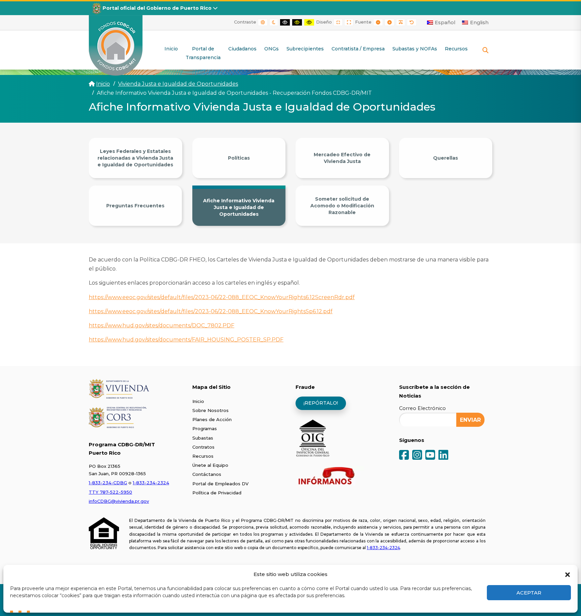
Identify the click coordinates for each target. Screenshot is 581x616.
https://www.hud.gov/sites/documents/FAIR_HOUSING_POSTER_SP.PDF (186, 339)
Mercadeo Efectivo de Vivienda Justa (342, 158)
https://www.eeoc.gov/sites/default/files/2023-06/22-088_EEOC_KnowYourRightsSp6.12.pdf (211, 311)
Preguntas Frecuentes (135, 206)
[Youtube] (430, 455)
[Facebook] (404, 455)
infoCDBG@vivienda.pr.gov (119, 501)
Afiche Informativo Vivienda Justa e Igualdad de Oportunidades (238, 207)
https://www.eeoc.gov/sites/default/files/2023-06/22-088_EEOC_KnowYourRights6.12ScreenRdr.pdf (222, 297)
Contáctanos (206, 474)
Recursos (203, 456)
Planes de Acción (212, 419)
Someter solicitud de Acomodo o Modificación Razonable (342, 205)
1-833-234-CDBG (108, 482)
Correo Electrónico (422, 408)
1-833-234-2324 (151, 482)
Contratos (203, 447)
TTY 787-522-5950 (110, 492)
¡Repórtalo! (321, 403)
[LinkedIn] (443, 455)
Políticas (239, 158)
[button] (567, 574)
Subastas (202, 438)
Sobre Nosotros (210, 410)
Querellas (445, 158)
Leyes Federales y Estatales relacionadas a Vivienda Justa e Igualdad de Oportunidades (135, 158)
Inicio (103, 84)
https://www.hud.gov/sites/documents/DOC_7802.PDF (161, 325)
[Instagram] (417, 455)
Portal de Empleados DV (220, 483)
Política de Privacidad (216, 492)
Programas (204, 428)
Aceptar (528, 592)
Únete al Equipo (210, 465)
